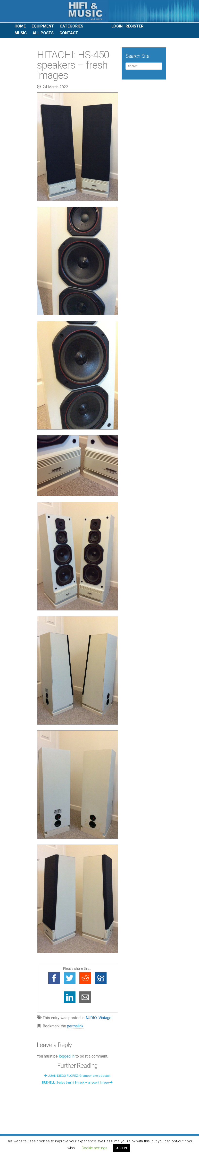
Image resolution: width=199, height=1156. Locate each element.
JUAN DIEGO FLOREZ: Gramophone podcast (78, 1075)
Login (117, 26)
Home (20, 26)
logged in (67, 1056)
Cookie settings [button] (94, 1148)
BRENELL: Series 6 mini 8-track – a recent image (75, 1082)
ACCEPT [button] (121, 1148)
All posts (43, 33)
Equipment (43, 26)
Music (21, 33)
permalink (75, 1026)
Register (134, 26)
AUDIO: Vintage (98, 1017)
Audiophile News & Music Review (99, 11)
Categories (71, 26)
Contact (68, 33)
